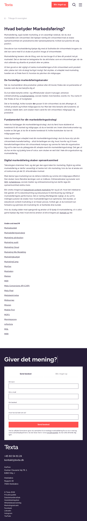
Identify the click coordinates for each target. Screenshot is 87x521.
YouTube (7, 516)
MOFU (7, 315)
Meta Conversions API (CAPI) (17, 286)
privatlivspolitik (52, 433)
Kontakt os (64, 213)
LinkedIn (7, 511)
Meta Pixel (8, 291)
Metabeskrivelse (11, 295)
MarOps (7, 266)
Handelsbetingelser (11, 500)
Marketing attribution (13, 238)
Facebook (8, 508)
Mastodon (8, 271)
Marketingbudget (12, 257)
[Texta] (8, 4)
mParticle (8, 324)
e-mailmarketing (27, 96)
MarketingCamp (11, 262)
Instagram (8, 513)
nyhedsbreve (14, 182)
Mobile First (9, 310)
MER (6, 281)
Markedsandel (10, 228)
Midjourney (9, 300)
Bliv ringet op (61, 374)
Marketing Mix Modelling (15, 252)
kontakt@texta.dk (14, 460)
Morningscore (10, 319)
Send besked (25, 374)
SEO (6, 182)
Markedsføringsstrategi (14, 233)
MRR (6, 334)
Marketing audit (11, 242)
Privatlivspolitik (10, 495)
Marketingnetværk (11, 505)
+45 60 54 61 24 (13, 456)
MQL (6, 329)
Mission (7, 305)
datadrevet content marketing (37, 190)
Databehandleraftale (12, 497)
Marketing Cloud (11, 247)
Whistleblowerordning (12, 503)
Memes (7, 276)
